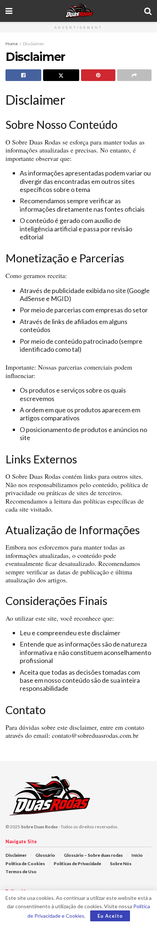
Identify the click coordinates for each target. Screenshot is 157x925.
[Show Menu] (8, 11)
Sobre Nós (120, 863)
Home (11, 43)
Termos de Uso (21, 871)
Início (137, 855)
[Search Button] (148, 11)
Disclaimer (33, 43)
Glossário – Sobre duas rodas (93, 855)
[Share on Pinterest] (98, 75)
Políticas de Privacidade (77, 863)
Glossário (45, 855)
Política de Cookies (25, 863)
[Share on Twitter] (61, 75)
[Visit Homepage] (78, 11)
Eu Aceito (110, 916)
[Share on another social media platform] (134, 75)
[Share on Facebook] (23, 75)
